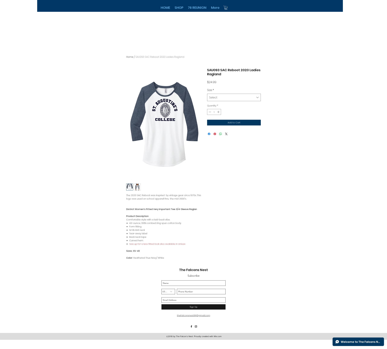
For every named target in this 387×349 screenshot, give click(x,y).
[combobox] (234, 97)
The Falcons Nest (193, 270)
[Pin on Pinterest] (215, 134)
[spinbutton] (214, 112)
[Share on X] (226, 134)
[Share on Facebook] (209, 134)
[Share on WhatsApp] (220, 134)
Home (129, 57)
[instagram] (195, 326)
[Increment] (219, 112)
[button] (226, 8)
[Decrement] (210, 112)
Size (210, 90)
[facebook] (191, 326)
